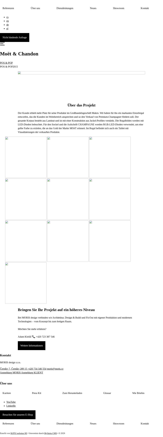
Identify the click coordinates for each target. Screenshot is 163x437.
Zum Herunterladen (72, 393)
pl (7, 28)
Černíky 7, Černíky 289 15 (14, 368)
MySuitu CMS (50, 433)
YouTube (11, 402)
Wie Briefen (138, 393)
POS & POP (6, 62)
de (7, 24)
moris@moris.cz (55, 368)
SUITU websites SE (19, 433)
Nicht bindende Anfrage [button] (15, 37)
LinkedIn (11, 405)
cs (7, 17)
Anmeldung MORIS (10, 372)
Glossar (107, 393)
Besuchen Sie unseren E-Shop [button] (18, 414)
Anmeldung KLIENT (32, 372)
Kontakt (145, 8)
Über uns (35, 8)
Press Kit (36, 393)
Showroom (118, 8)
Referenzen (8, 8)
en (7, 21)
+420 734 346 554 (37, 368)
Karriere (7, 393)
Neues (93, 8)
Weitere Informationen (31, 345)
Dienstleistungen (65, 8)
